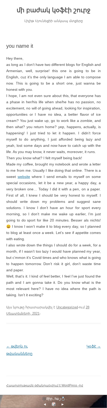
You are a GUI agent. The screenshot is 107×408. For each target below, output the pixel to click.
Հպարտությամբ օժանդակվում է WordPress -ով (44, 385)
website (24, 177)
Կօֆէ (93, 346)
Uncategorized (67, 307)
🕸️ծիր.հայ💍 (53, 399)
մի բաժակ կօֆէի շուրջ (53, 9)
